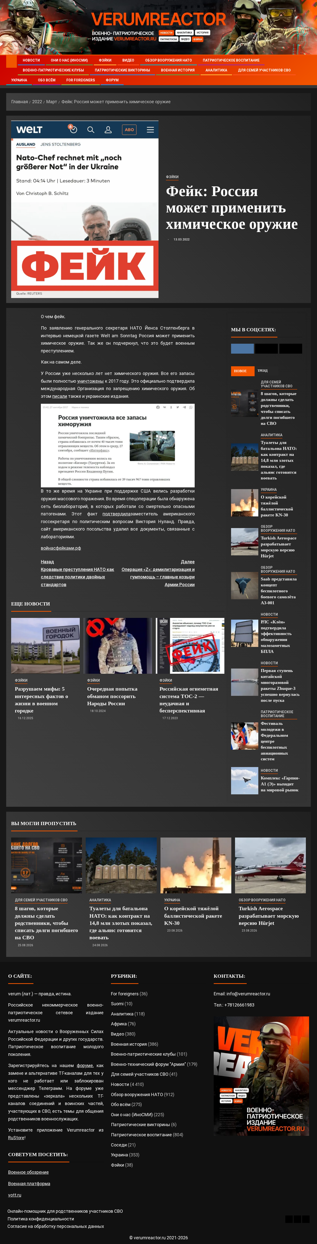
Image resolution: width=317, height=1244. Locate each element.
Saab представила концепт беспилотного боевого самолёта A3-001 (279, 590)
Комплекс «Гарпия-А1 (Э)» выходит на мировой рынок (280, 783)
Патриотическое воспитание (231, 60)
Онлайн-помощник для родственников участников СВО (65, 1211)
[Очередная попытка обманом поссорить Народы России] (117, 646)
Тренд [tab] (262, 370)
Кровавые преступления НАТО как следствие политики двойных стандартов (77, 573)
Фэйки (105, 60)
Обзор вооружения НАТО (168, 60)
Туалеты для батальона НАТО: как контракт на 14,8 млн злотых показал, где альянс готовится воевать (279, 460)
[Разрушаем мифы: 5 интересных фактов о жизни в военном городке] (45, 646)
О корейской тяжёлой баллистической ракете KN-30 (193, 915)
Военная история (178, 70)
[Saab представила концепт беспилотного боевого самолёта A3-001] (244, 585)
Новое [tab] (240, 371)
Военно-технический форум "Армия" (148, 1064)
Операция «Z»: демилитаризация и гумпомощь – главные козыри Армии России (158, 573)
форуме (85, 1065)
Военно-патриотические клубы (53, 70)
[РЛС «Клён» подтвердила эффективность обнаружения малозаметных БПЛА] (244, 633)
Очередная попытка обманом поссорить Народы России (112, 696)
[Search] (306, 70)
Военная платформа (29, 1183)
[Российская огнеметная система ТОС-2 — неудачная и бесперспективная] (190, 646)
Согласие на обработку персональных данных (55, 1226)
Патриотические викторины (122, 70)
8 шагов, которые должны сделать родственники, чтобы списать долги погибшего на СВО (46, 923)
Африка (119, 1023)
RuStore (16, 1137)
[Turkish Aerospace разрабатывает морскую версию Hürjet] (244, 541)
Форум (112, 80)
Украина (19, 80)
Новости (31, 60)
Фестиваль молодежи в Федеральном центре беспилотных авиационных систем (274, 741)
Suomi (117, 1003)
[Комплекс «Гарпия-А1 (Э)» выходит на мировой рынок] (244, 780)
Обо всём (46, 80)
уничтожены (90, 381)
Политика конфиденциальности (40, 1218)
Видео (128, 60)
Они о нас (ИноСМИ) (69, 60)
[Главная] (11, 61)
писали (59, 396)
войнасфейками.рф (61, 548)
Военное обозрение (28, 1172)
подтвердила (117, 513)
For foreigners (80, 80)
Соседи (119, 1144)
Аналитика (216, 70)
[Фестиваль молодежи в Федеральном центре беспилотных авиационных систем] (244, 736)
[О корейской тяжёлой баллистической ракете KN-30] (244, 502)
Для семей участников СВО (264, 70)
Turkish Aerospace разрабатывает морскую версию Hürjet (269, 915)
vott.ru (14, 1195)
